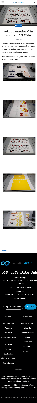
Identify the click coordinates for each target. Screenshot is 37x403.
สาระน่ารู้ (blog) (8, 323)
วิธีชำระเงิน (8, 344)
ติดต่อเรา (8, 332)
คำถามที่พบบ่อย (8, 363)
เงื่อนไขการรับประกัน (8, 358)
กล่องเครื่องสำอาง (27, 332)
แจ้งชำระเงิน (8, 349)
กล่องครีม (27, 328)
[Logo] (18, 2)
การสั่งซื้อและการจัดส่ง (8, 338)
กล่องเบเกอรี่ (27, 342)
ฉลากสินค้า (27, 346)
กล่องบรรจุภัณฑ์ (27, 323)
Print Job (18, 25)
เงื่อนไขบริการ (8, 354)
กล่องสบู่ (27, 337)
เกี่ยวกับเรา (9, 328)
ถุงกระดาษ (27, 351)
